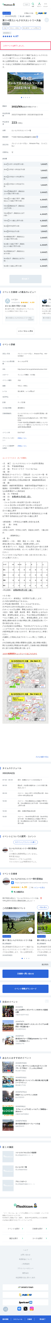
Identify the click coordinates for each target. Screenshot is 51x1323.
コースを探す (37, 1238)
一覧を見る (43, 907)
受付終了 (43, 1319)
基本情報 (5, 1319)
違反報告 (45, 964)
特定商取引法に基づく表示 (25, 1278)
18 (38, 887)
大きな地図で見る (42, 757)
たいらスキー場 (21, 1167)
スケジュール (17, 1319)
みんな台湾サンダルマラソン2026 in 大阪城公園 (31, 1011)
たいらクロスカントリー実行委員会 (23, 848)
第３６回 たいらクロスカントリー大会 (19, 318)
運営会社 (25, 1273)
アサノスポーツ (21, 1181)
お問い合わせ (25, 1255)
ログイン (39, 6)
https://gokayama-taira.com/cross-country (31, 883)
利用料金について (25, 1259)
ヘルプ (25, 1250)
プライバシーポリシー (25, 1268)
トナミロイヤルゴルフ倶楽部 (25, 1153)
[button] (21, 97)
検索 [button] (33, 6)
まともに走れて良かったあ (15, 306)
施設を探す (13, 1238)
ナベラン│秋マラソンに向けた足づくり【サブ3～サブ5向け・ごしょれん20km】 (31, 1067)
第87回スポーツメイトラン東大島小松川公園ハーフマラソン (31, 1081)
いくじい (15, 299)
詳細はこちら (22, 438)
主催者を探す (37, 1229)
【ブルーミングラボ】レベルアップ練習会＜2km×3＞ (31, 1110)
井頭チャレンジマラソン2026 (26, 1095)
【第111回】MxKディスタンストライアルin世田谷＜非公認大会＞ (31, 1025)
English (26, 4)
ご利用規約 (26, 1264)
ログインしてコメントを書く (25, 842)
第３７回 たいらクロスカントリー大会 (17, 940)
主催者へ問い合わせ (25, 973)
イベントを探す (14, 1229)
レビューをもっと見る (25, 331)
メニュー (45, 6)
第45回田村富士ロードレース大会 (27, 1124)
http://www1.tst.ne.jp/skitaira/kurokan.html (32, 369)
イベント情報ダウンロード (25, 989)
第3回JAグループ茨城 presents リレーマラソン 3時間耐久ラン (31, 1040)
